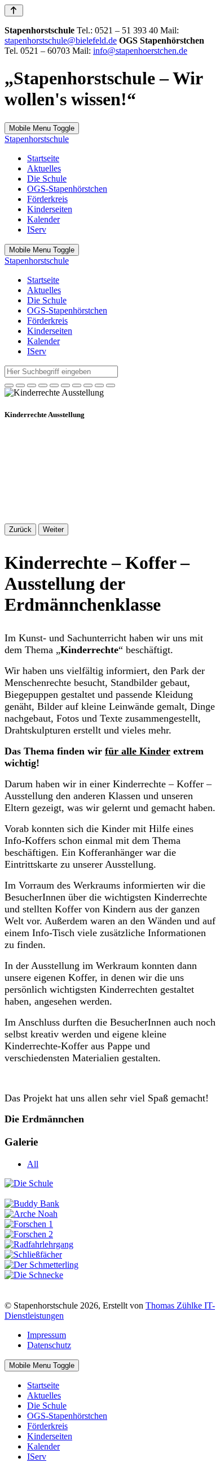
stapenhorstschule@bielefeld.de (61, 40)
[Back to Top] (14, 10)
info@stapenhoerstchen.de (140, 50)
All (32, 1164)
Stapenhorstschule (37, 139)
